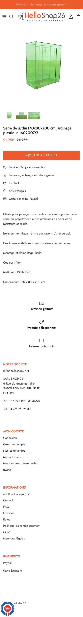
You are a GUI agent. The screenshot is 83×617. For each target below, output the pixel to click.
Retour (7, 519)
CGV (6, 532)
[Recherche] (13, 16)
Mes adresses (12, 457)
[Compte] (69, 16)
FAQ (6, 507)
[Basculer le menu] (4, 16)
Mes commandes (14, 450)
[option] (41, 65)
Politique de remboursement (21, 525)
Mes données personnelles (20, 463)
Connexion (10, 438)
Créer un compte (14, 444)
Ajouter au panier (41, 155)
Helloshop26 (19, 603)
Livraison (9, 513)
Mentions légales (14, 538)
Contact (8, 500)
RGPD (7, 470)
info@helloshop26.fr (16, 371)
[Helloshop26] (41, 16)
